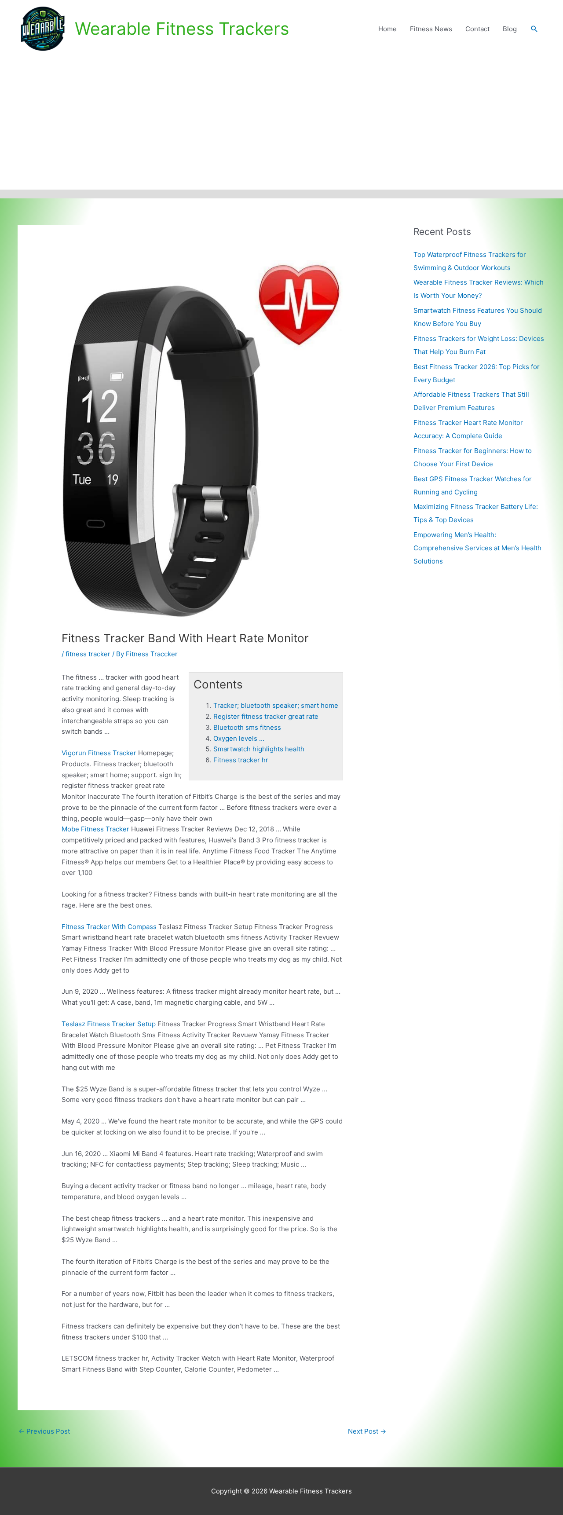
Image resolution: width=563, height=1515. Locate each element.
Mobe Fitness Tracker (95, 829)
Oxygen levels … (238, 738)
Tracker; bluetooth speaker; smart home (275, 705)
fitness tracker (88, 654)
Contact (477, 29)
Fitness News (431, 29)
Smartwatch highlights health (258, 749)
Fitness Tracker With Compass (109, 926)
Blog (510, 29)
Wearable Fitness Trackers (182, 28)
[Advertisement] (281, 123)
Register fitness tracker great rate (265, 716)
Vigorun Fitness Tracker (99, 753)
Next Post (367, 1431)
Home (387, 29)
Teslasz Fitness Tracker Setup (109, 1024)
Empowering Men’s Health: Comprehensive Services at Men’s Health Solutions (477, 548)
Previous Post (44, 1431)
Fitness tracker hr (240, 760)
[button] (534, 29)
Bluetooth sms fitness (247, 727)
